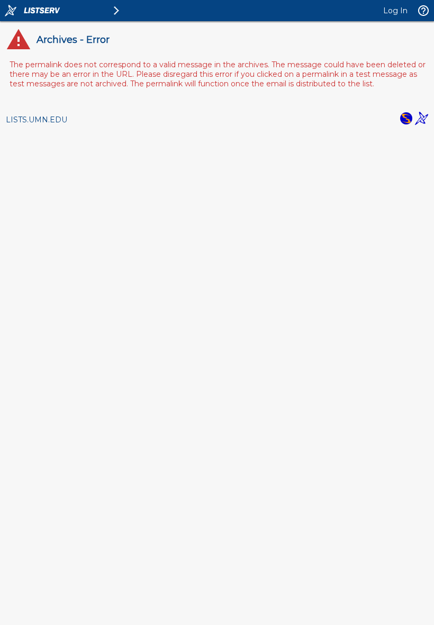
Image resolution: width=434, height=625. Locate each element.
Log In (395, 10)
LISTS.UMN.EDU (36, 119)
